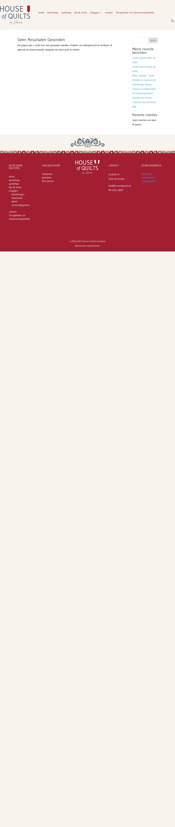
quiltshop (66, 12)
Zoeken (153, 40)
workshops (52, 12)
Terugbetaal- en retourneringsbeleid (135, 12)
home (41, 12)
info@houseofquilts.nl (119, 185)
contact (109, 12)
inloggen (94, 12)
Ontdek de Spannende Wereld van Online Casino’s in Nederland (144, 84)
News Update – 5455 (143, 75)
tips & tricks (80, 12)
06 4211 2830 (115, 190)
